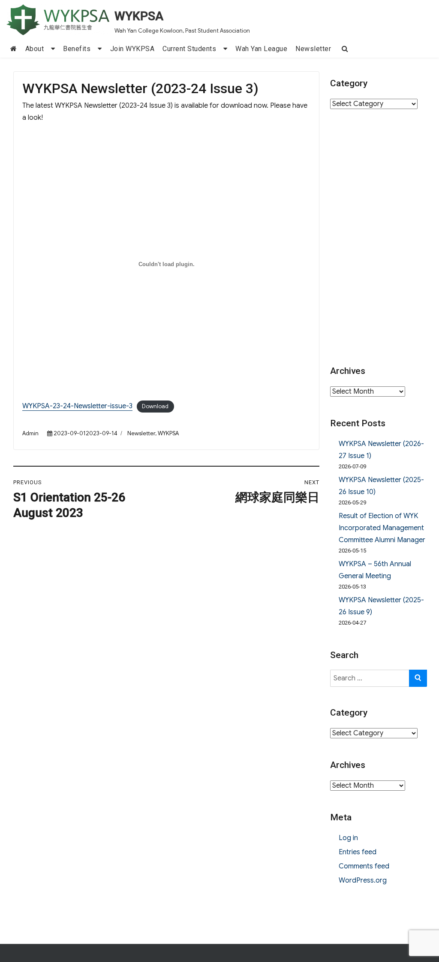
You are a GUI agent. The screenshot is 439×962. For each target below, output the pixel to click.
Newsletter (313, 49)
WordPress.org (363, 880)
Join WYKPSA (132, 49)
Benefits (76, 49)
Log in (348, 838)
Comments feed (364, 866)
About (34, 49)
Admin (30, 433)
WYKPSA (138, 16)
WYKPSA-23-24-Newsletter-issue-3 (77, 406)
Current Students (189, 49)
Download (155, 406)
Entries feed (357, 852)
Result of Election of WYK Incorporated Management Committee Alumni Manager (382, 528)
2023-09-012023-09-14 (85, 433)
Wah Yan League (261, 49)
